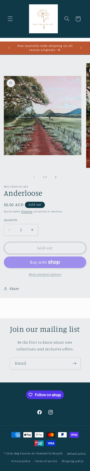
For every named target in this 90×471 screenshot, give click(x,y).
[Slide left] (34, 177)
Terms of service (46, 461)
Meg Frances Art (25, 453)
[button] (10, 18)
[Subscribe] (74, 363)
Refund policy (76, 453)
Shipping (26, 211)
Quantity (10, 220)
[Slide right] (56, 177)
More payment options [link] (45, 274)
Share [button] (14, 288)
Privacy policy (20, 461)
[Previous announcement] (9, 48)
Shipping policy (72, 461)
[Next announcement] (81, 48)
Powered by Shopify (49, 453)
